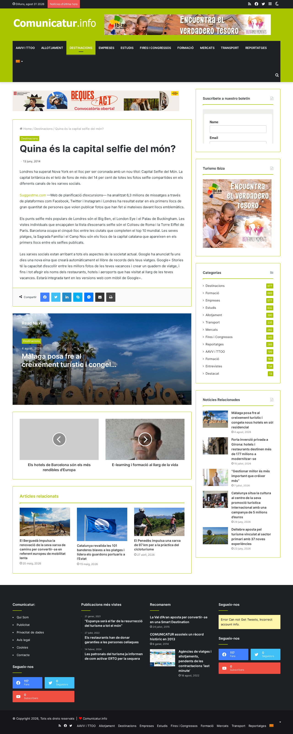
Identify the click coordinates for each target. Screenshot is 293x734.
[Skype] (77, 297)
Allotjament (52, 48)
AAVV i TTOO (25, 48)
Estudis (127, 48)
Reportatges (256, 48)
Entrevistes (214, 366)
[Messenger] (88, 297)
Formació (185, 48)
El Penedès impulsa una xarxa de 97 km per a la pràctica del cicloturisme (157, 545)
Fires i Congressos (155, 48)
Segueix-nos (229, 604)
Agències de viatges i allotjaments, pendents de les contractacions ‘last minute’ (195, 661)
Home (27, 129)
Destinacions (81, 48)
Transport (230, 48)
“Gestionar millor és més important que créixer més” (250, 476)
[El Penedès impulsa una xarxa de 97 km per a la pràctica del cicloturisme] (159, 522)
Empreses (106, 48)
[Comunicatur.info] (55, 23)
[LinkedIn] (66, 297)
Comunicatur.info (95, 718)
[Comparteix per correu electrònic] (99, 297)
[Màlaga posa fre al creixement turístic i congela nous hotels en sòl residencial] (215, 419)
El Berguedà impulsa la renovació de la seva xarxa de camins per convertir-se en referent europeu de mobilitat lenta (42, 549)
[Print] (110, 297)
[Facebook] (44, 297)
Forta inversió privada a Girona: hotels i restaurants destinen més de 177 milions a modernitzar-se (251, 449)
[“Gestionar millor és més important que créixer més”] (215, 477)
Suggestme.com (33, 195)
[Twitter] (55, 297)
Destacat (212, 373)
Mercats (207, 48)
